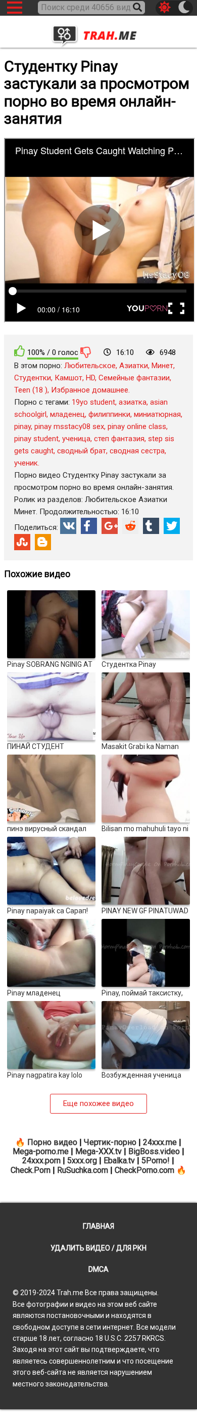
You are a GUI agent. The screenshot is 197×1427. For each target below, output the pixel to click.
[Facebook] (89, 526)
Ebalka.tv (119, 1160)
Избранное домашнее (89, 390)
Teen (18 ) (30, 390)
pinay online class (137, 426)
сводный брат (81, 450)
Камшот (68, 377)
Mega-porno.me (41, 1151)
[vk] (68, 526)
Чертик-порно (110, 1142)
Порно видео (52, 1142)
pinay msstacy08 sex (69, 426)
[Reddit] (130, 526)
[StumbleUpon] (22, 542)
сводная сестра (137, 450)
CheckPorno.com (144, 1170)
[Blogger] (43, 542)
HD (90, 377)
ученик (26, 463)
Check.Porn (31, 1170)
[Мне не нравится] (85, 352)
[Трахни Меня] (98, 33)
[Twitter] (172, 526)
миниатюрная (157, 414)
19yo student (93, 402)
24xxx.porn (41, 1160)
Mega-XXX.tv (98, 1151)
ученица (76, 438)
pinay (22, 426)
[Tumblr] (151, 526)
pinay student (36, 438)
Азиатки (133, 365)
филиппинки (109, 414)
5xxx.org (82, 1160)
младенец (67, 414)
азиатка (132, 402)
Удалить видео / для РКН (98, 1248)
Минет (162, 365)
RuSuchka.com (82, 1170)
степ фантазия (119, 438)
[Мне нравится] (19, 351)
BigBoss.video (154, 1151)
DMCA (98, 1269)
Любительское (90, 365)
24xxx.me (160, 1142)
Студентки (32, 377)
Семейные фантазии (134, 377)
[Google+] (110, 526)
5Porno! (155, 1160)
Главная (98, 1226)
